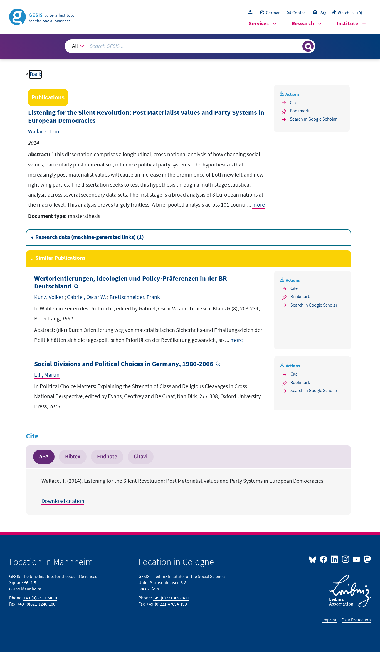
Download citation (62, 501)
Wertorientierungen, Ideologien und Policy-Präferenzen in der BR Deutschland (130, 282)
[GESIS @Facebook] (324, 559)
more (258, 205)
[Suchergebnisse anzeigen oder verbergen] (308, 46)
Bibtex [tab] (72, 456)
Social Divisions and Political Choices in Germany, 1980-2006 (123, 364)
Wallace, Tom (43, 131)
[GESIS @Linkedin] (334, 559)
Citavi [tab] (140, 456)
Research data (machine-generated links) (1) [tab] (89, 237)
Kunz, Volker (48, 297)
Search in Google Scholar (313, 119)
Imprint (329, 620)
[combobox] (190, 46)
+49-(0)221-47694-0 (171, 598)
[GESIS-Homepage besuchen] (42, 16)
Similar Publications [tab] (60, 258)
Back (35, 74)
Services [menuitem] (259, 24)
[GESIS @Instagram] (345, 559)
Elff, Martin (47, 375)
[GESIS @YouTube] (356, 559)
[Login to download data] (251, 13)
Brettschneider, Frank (135, 297)
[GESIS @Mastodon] (366, 559)
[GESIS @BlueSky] (314, 559)
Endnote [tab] (107, 456)
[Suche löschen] (297, 46)
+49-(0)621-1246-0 (40, 598)
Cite (293, 103)
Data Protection (356, 620)
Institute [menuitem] (347, 24)
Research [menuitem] (303, 24)
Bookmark (299, 111)
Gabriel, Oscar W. (86, 297)
